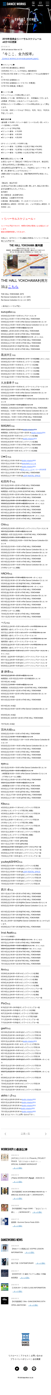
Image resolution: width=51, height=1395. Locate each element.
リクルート (13, 1355)
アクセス (24, 1355)
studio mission (28, 429)
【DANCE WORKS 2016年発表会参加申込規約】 (20, 58)
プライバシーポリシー (20, 1359)
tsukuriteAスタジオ (29, 463)
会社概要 (37, 1359)
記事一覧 (25, 1133)
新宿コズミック (27, 469)
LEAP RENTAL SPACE (31, 475)
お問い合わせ (37, 1355)
